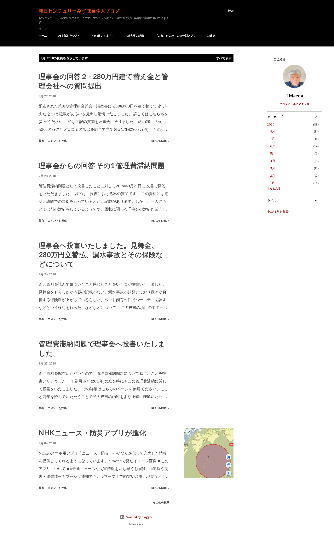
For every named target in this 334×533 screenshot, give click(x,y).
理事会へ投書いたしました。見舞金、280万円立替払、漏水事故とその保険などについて (101, 254)
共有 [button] (41, 140)
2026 (270, 124)
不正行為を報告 (278, 211)
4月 (272, 161)
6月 (272, 146)
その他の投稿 (161, 502)
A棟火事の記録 (135, 35)
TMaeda (294, 95)
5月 (272, 153)
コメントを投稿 (57, 140)
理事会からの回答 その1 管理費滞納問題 (102, 165)
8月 (272, 131)
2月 (272, 175)
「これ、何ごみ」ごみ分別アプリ (175, 35)
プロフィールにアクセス (294, 104)
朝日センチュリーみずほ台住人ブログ (79, 11)
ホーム (43, 35)
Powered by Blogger (138, 517)
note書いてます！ (103, 35)
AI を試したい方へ (69, 35)
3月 (272, 168)
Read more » (160, 140)
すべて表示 (224, 58)
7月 (272, 139)
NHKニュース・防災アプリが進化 (92, 432)
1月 (272, 183)
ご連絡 (211, 35)
